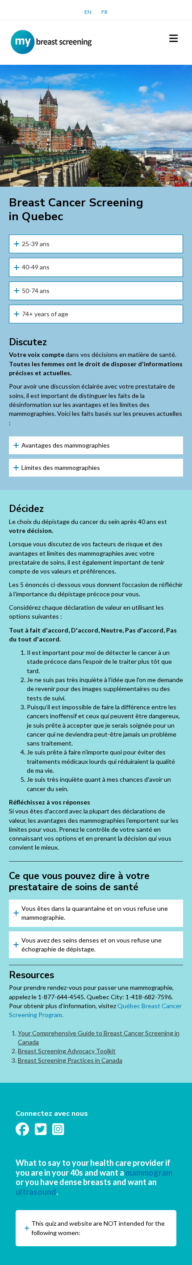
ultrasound (36, 1192)
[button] (96, 244)
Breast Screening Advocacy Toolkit (67, 1051)
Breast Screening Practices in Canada (70, 1060)
